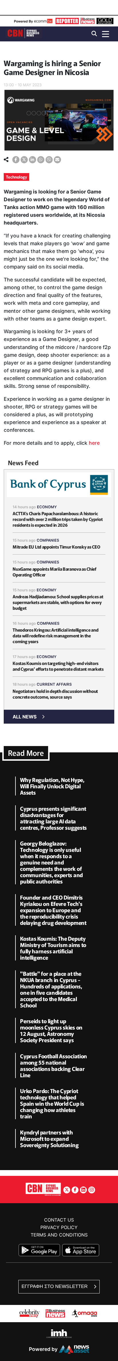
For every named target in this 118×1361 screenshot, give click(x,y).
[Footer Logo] (43, 1189)
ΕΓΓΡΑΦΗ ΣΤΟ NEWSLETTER (55, 1286)
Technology (16, 177)
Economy (47, 507)
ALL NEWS (25, 717)
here (94, 443)
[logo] (23, 33)
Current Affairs (54, 684)
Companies (48, 540)
